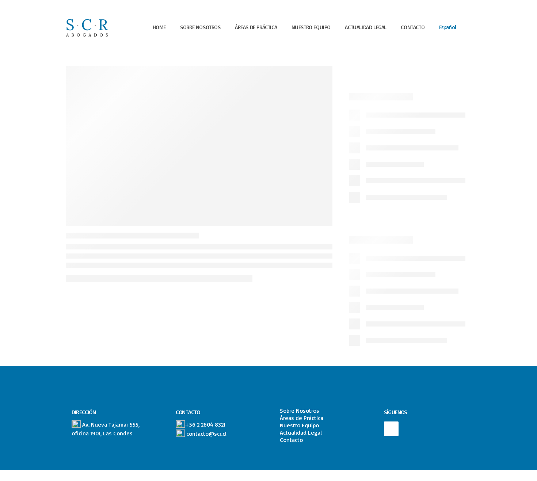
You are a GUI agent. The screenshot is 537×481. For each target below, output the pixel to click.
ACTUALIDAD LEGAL (365, 27)
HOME (159, 27)
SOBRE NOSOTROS (200, 27)
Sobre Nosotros (299, 410)
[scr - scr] (88, 27)
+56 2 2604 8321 (205, 424)
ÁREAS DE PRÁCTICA (256, 27)
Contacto (291, 439)
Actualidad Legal (301, 432)
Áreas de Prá (296, 417)
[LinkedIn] (391, 428)
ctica (317, 417)
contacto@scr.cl (206, 433)
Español (447, 27)
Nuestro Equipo (299, 425)
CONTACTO (412, 27)
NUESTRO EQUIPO (311, 27)
